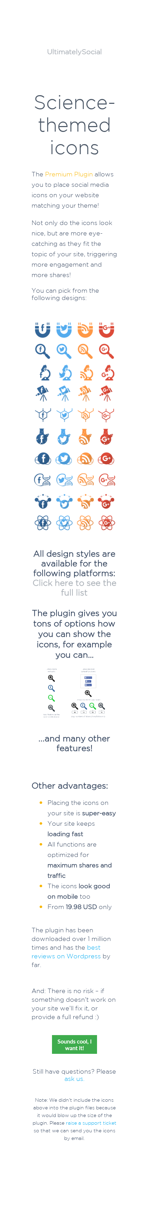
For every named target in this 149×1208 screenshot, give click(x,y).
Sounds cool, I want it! (74, 1044)
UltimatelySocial (74, 52)
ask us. (74, 1078)
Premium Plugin (69, 173)
